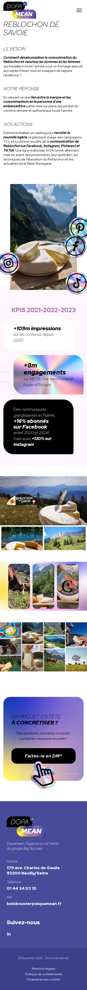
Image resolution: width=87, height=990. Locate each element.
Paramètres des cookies (43, 979)
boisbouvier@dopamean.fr (34, 903)
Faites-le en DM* (43, 756)
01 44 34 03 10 (21, 888)
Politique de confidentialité (43, 974)
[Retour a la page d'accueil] (19, 17)
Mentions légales (43, 969)
